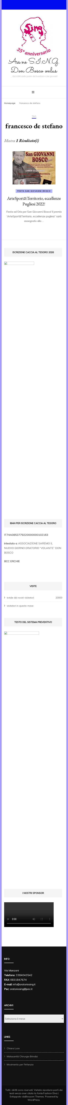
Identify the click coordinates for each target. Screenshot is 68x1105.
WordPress (34, 1099)
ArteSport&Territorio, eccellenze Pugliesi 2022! (34, 201)
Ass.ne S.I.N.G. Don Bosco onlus (34, 66)
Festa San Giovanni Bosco (34, 191)
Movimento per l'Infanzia (20, 1064)
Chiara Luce (13, 1048)
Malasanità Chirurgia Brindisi (22, 1056)
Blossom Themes (34, 1096)
